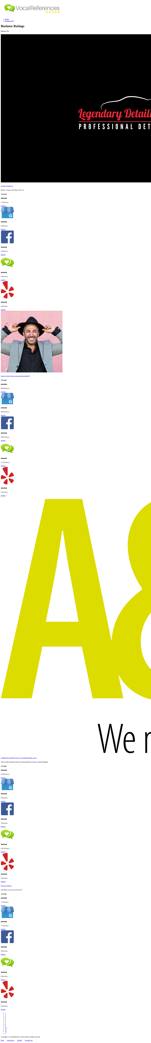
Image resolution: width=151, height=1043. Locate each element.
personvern (10, 1040)
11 (5, 1030)
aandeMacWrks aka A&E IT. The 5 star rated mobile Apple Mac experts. (19, 758)
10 (6, 1028)
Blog (2, 1040)
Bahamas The (9, 21)
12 (6, 1031)
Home (7, 19)
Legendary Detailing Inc (7, 186)
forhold (19, 1040)
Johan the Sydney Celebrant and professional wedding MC (15, 376)
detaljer (3, 206)
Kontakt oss (29, 1040)
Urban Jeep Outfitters (6, 885)
